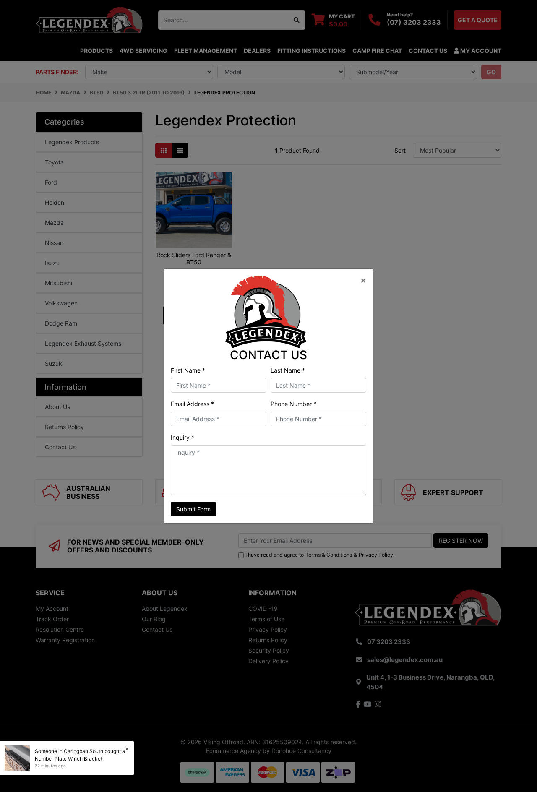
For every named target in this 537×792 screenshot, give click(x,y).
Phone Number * (293, 403)
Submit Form (193, 509)
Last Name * (288, 370)
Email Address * (192, 403)
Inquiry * (182, 437)
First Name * (188, 370)
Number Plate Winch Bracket (68, 759)
